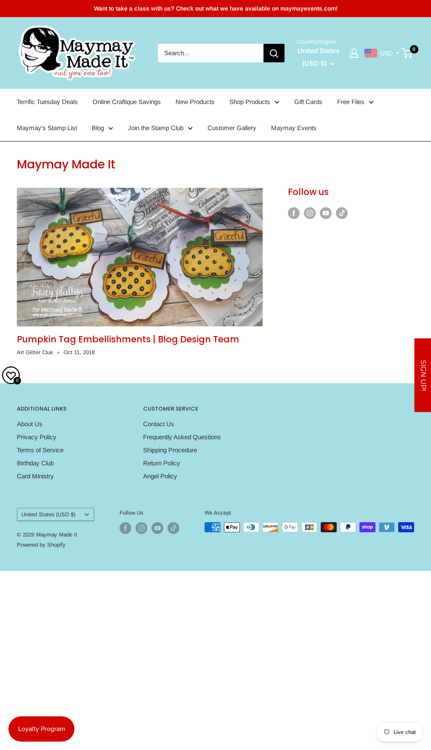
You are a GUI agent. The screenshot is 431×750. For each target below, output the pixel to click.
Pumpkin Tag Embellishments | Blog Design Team (128, 339)
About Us (30, 423)
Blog (98, 127)
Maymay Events (294, 127)
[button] (422, 375)
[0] (407, 53)
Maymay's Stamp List (47, 127)
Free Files (350, 101)
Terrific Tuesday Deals (47, 101)
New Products (195, 101)
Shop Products (249, 101)
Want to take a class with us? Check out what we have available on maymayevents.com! (216, 8)
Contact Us (158, 423)
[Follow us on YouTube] (326, 213)
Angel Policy (160, 476)
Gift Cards (308, 101)
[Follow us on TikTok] (342, 213)
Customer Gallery (232, 127)
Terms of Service (40, 450)
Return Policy (161, 463)
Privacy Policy (36, 436)
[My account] (354, 53)
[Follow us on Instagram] (310, 213)
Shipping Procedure (170, 450)
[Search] (274, 53)
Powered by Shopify (41, 545)
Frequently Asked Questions (182, 436)
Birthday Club (35, 463)
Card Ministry (35, 476)
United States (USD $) (48, 514)
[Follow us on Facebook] (294, 213)
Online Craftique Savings (127, 101)
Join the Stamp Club (156, 127)
